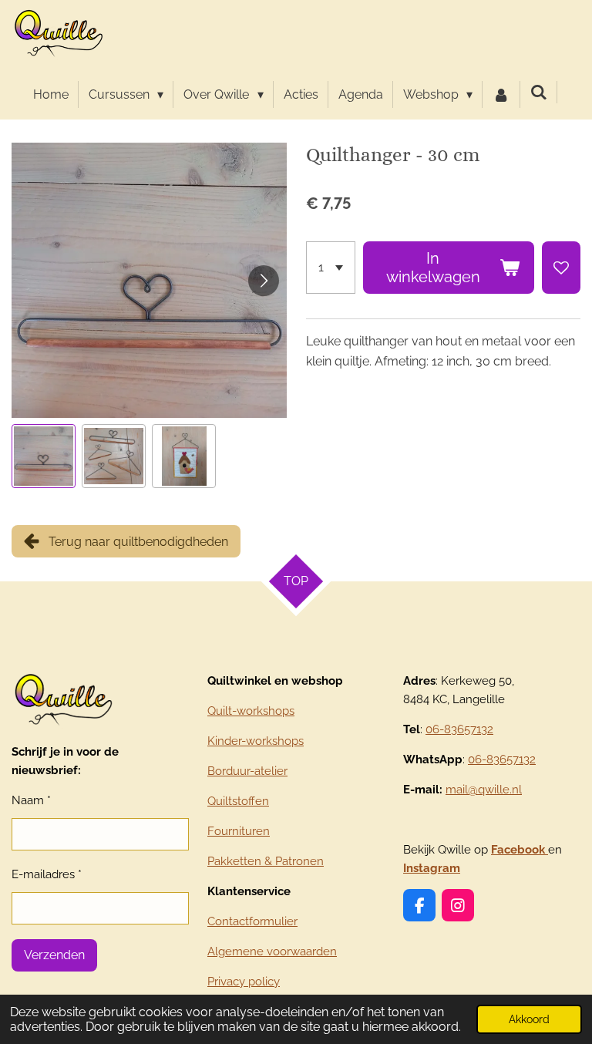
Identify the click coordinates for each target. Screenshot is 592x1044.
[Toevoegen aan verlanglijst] (561, 267)
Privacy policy (243, 981)
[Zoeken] (538, 92)
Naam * (31, 800)
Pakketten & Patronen (265, 861)
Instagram (431, 868)
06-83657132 (459, 729)
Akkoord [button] (529, 1018)
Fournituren (238, 831)
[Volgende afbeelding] (263, 280)
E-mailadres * (47, 874)
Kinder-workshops (255, 741)
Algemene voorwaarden (272, 951)
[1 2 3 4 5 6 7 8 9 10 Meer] (330, 267)
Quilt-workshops (250, 711)
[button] (44, 456)
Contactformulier (252, 921)
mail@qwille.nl (484, 789)
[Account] (501, 95)
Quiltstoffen (238, 801)
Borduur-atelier (247, 771)
